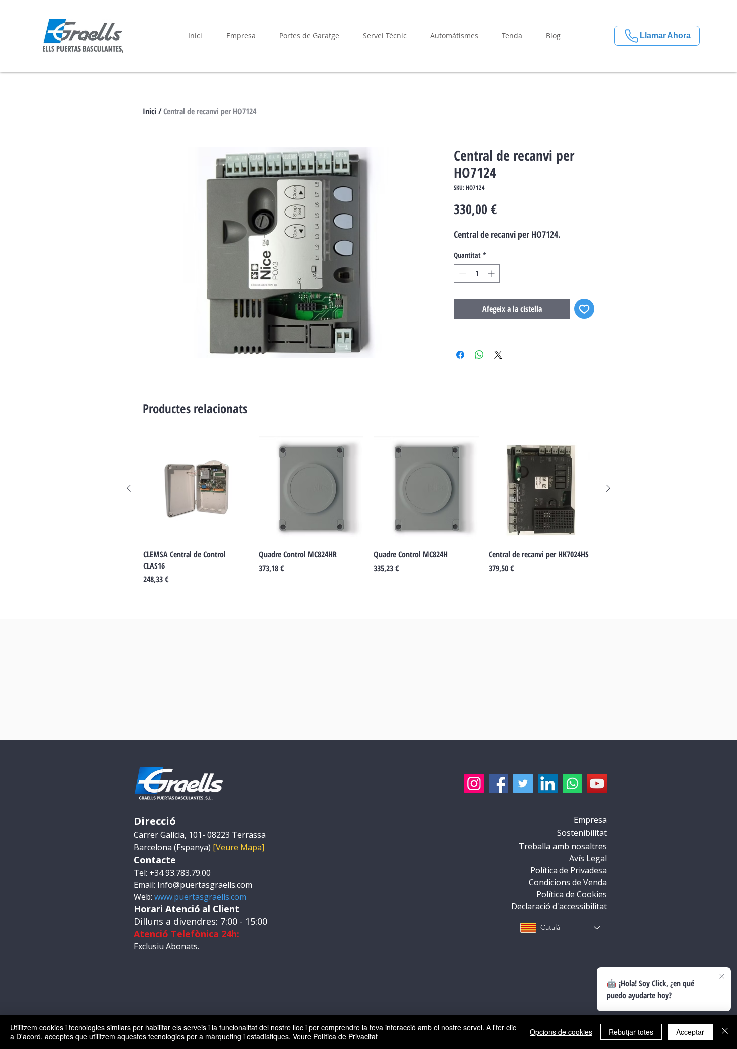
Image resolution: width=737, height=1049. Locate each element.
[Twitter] (523, 783)
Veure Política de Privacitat (335, 1036)
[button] (240, 35)
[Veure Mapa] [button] (238, 847)
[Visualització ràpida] (196, 488)
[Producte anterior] (129, 488)
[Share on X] (498, 355)
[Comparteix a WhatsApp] (479, 355)
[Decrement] (461, 273)
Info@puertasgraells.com (204, 884)
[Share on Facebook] (460, 355)
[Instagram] (474, 783)
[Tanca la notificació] (722, 976)
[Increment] (492, 273)
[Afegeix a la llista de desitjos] (584, 309)
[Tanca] (725, 1032)
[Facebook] (498, 783)
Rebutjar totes (631, 1032)
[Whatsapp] (572, 783)
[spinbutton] (477, 273)
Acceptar (690, 1032)
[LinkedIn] (548, 783)
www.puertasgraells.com (200, 896)
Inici (149, 111)
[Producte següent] (608, 488)
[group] (368, 511)
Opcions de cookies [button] (561, 1032)
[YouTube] (597, 783)
